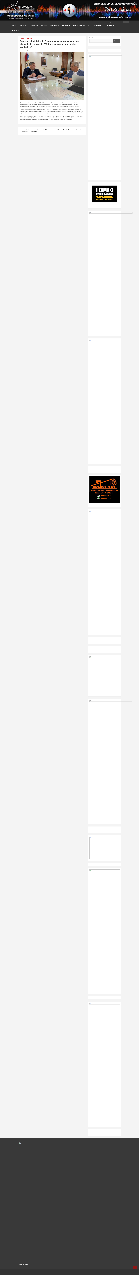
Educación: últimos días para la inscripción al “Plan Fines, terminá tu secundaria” (35, 130)
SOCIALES (44, 26)
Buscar (91, 37)
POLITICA (14, 26)
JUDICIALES (34, 26)
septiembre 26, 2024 (25, 50)
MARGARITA (98, 26)
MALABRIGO (15, 30)
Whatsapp (108, 22)
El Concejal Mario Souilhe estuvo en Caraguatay (69, 130)
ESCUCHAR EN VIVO (117, 22)
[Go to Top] (135, 1267)
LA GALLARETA (109, 26)
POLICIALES (24, 26)
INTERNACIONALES (79, 26)
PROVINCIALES (54, 26)
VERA (89, 26)
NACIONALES (66, 26)
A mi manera (34, 50)
